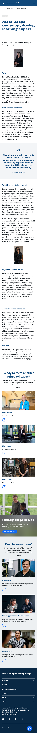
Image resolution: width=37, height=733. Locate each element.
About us (5, 702)
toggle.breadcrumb (2, 8)
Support (5, 693)
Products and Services (9, 689)
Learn (4, 698)
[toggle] (3, 3)
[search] (33, 3)
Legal (3, 727)
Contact (9, 727)
